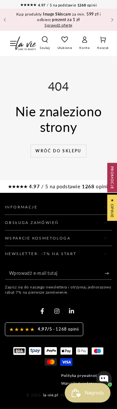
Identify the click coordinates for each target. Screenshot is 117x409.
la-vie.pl (50, 394)
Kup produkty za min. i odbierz (58, 20)
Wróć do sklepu (58, 150)
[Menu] (13, 43)
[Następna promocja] (112, 20)
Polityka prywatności (80, 375)
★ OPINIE (112, 208)
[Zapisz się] (108, 273)
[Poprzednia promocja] (5, 20)
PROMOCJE (112, 177)
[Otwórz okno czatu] (104, 379)
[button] (44, 43)
